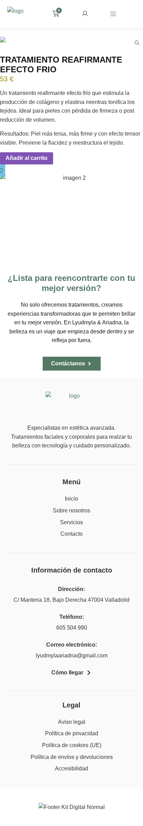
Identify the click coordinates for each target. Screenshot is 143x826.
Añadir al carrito (27, 158)
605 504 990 (71, 628)
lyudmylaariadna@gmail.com (72, 655)
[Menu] (113, 14)
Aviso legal (71, 722)
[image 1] (71, 41)
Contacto (71, 534)
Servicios (71, 522)
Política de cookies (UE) (71, 745)
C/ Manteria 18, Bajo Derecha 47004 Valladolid (71, 600)
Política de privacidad (71, 733)
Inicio (71, 499)
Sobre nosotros (71, 510)
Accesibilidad (71, 768)
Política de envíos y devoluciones (72, 757)
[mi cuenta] (85, 13)
